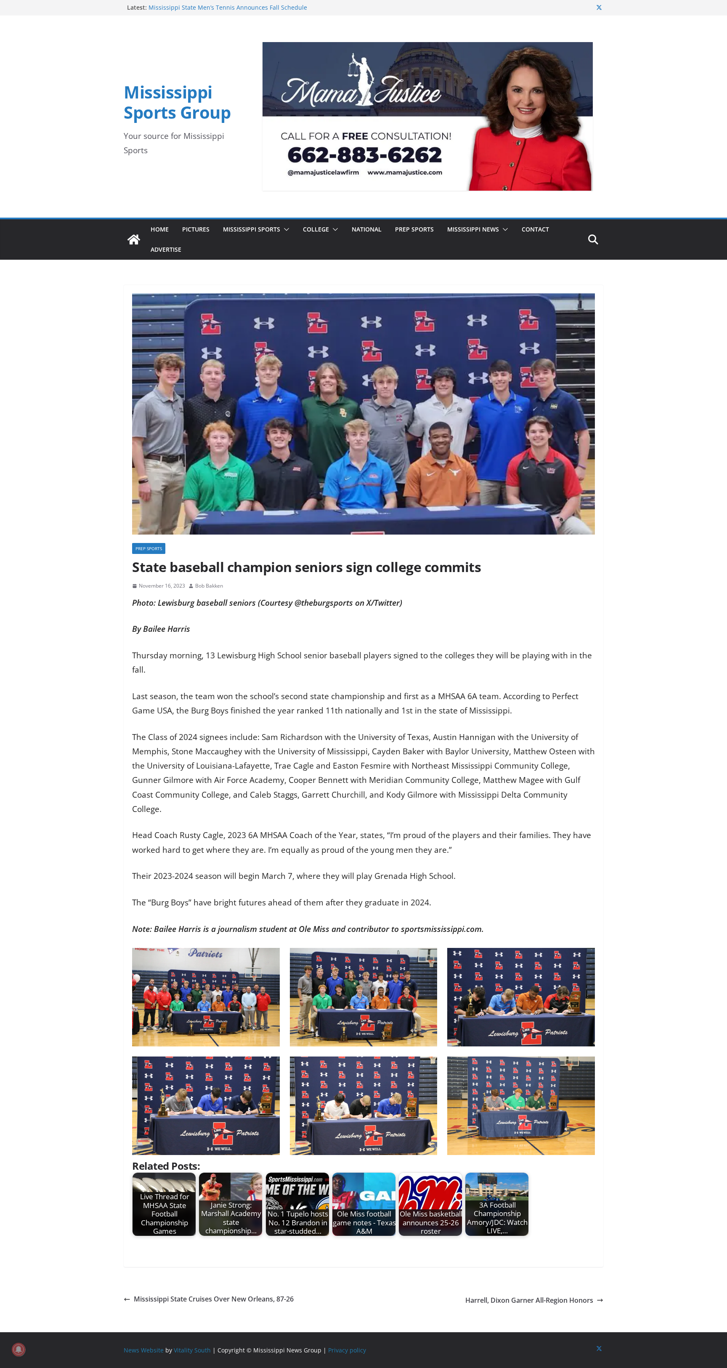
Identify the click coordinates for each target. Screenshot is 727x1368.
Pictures (196, 229)
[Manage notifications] (18, 1349)
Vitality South (192, 1350)
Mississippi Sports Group (177, 102)
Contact (535, 229)
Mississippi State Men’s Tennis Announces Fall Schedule (228, 7)
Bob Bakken (209, 585)
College (316, 229)
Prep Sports (414, 229)
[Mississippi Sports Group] (134, 239)
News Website (144, 1350)
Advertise (166, 249)
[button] (284, 229)
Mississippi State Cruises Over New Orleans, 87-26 (214, 1299)
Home (160, 229)
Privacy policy (347, 1350)
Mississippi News (473, 229)
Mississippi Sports (251, 229)
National (367, 229)
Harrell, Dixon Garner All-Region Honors (529, 1300)
